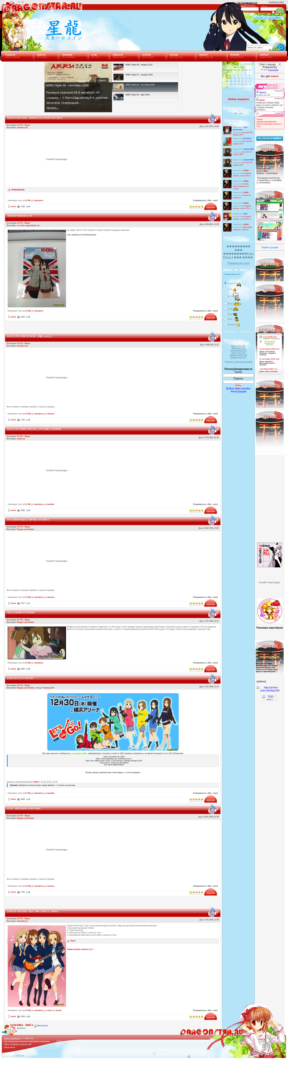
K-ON (20, 125)
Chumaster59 (48, 688)
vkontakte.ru (22, 921)
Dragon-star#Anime (25, 529)
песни (58, 1010)
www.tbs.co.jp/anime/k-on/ (28, 225)
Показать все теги (238, 263)
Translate (273, 70)
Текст (73, 941)
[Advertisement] (113, 326)
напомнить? (266, 13)
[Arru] (269, 554)
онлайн (50, 504)
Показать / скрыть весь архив (238, 362)
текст (49, 1010)
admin (13, 206)
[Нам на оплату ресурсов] (257, 649)
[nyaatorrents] (269, 581)
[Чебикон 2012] (269, 622)
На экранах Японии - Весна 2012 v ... (243, 174)
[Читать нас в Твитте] (269, 139)
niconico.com (22, 346)
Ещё (260, 404)
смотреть (38, 200)
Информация (18, 189)
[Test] (269, 240)
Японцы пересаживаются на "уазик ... (241, 186)
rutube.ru (21, 439)
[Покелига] (269, 592)
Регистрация (238, 391)
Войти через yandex (238, 388)
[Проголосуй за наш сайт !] (270, 690)
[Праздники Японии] (269, 375)
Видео (27, 125)
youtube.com (22, 127)
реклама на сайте (276, 2)
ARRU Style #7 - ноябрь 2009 (243, 153)
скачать (51, 414)
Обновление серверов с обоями (242, 228)
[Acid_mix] (269, 218)
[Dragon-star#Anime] (41, 39)
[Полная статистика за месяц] (161, 1056)
